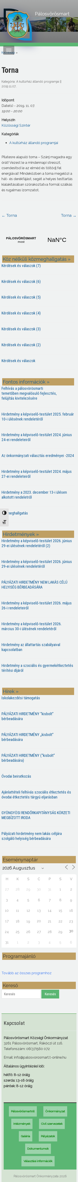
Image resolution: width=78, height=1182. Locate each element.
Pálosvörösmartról (23, 1111)
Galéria (25, 1136)
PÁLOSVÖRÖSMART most (39, 239)
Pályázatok (48, 1136)
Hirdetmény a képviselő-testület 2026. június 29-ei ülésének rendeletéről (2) (37, 543)
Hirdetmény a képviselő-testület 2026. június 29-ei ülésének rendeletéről (37, 564)
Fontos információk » (26, 382)
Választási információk (38, 1161)
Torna (9, 215)
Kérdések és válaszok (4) (21, 313)
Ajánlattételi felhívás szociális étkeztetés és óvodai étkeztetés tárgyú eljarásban (36, 794)
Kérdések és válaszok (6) (21, 281)
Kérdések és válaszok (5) (21, 297)
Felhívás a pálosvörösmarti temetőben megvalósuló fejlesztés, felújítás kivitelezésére (29, 393)
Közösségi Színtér (16, 125)
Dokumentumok (38, 1148)
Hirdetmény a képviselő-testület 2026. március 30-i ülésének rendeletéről (32, 626)
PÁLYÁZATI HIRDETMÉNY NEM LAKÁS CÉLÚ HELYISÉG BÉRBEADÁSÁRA (34, 584)
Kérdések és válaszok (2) (21, 345)
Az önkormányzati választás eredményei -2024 (38, 455)
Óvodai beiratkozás (16, 776)
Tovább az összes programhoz (27, 973)
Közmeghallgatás (15, 513)
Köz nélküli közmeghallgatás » (36, 259)
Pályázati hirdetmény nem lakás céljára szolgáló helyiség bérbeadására (32, 836)
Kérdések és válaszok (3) (21, 329)
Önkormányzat (55, 1111)
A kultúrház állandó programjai (37, 81)
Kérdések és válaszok (18, 360)
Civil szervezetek (52, 1123)
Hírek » (10, 691)
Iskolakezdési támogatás (21, 698)
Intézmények (21, 1123)
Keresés (50, 994)
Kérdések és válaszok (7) (21, 265)
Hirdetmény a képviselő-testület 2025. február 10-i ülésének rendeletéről (38, 416)
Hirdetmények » (21, 534)
